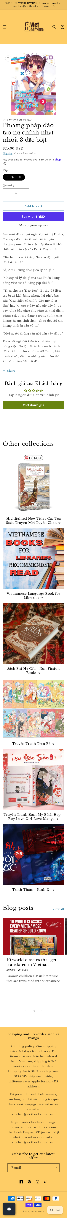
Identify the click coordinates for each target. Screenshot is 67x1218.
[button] (5, 27)
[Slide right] (42, 1011)
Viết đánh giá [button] (33, 405)
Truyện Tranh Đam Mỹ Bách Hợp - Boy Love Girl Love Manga (33, 817)
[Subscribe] (55, 1167)
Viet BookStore (37, 1211)
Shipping (7, 153)
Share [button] (11, 370)
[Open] (9, 1209)
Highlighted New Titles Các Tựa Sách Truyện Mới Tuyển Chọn (33, 521)
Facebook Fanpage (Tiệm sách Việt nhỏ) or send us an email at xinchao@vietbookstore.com (33, 1137)
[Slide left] (25, 1011)
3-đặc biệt (14, 177)
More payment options (33, 225)
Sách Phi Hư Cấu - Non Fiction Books (33, 671)
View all (58, 909)
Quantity (8, 185)
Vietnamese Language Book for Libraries (33, 596)
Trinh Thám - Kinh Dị (31, 890)
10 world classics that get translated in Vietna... (32, 962)
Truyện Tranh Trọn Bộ (31, 744)
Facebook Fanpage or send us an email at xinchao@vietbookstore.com (33, 1109)
